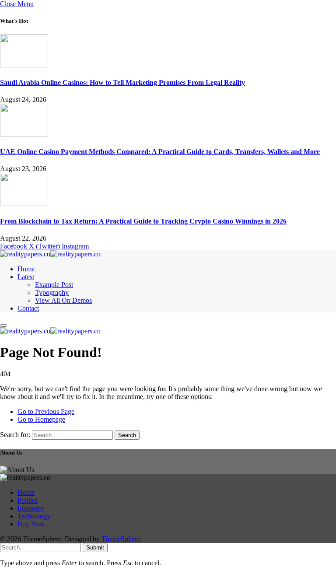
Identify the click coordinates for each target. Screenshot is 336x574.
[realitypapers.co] (50, 254)
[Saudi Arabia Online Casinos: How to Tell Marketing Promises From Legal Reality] (24, 65)
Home (26, 269)
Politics (28, 500)
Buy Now (31, 524)
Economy (31, 508)
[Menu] (3, 325)
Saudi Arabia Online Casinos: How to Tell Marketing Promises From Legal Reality (122, 82)
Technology (34, 516)
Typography (52, 292)
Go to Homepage (41, 419)
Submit (95, 547)
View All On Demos (63, 300)
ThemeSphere (121, 538)
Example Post (54, 284)
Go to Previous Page (46, 411)
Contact (28, 308)
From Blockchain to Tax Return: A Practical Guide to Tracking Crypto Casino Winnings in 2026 (143, 221)
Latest (26, 276)
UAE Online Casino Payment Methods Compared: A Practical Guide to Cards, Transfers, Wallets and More (160, 151)
